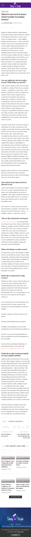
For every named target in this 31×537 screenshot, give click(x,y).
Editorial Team (8, 23)
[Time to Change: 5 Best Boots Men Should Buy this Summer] (23, 477)
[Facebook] (14, 427)
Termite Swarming (16, 421)
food (2, 386)
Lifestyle (4, 11)
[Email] (27, 427)
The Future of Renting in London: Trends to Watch (22, 463)
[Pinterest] (23, 427)
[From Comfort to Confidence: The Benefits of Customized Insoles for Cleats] (8, 477)
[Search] (28, 5)
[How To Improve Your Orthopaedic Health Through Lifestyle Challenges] (8, 454)
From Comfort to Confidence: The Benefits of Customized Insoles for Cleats (8, 487)
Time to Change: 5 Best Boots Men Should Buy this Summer (22, 486)
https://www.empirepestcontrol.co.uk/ (12, 348)
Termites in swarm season (9, 222)
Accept (15, 535)
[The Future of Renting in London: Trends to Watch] (23, 454)
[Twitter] (19, 427)
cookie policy (20, 531)
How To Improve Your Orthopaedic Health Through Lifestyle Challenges (7, 464)
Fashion (19, 479)
